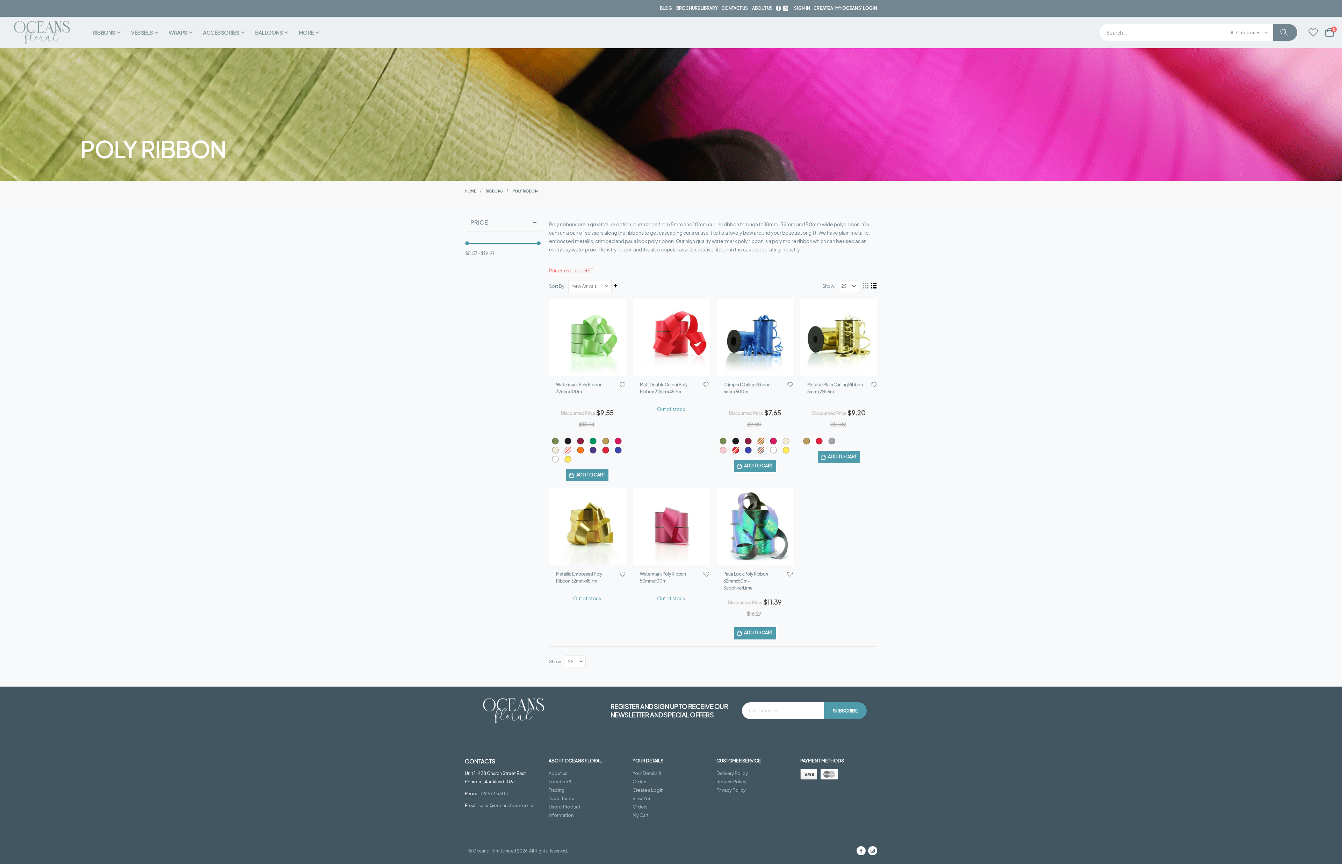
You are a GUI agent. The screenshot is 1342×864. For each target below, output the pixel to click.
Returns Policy (731, 781)
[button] (622, 385)
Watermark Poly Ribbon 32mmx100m (579, 388)
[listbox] (587, 450)
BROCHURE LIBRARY (696, 8)
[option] (555, 441)
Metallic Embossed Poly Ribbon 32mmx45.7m (579, 577)
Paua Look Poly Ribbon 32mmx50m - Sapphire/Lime (745, 581)
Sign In (802, 8)
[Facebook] (778, 8)
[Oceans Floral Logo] (42, 32)
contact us (735, 8)
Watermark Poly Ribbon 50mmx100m (663, 577)
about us (762, 8)
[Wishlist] (1313, 33)
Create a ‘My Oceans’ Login (845, 8)
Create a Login (648, 790)
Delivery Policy (732, 773)
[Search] (1285, 32)
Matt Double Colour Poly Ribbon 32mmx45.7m (663, 388)
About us (558, 773)
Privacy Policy (731, 790)
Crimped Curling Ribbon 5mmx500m (746, 388)
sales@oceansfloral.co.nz (506, 805)
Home (470, 191)
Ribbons (494, 191)
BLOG (666, 8)
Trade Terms (561, 798)
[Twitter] (785, 8)
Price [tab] (479, 222)
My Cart (641, 815)
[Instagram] (872, 850)
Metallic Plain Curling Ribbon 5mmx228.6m (835, 388)
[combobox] (1198, 32)
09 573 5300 (495, 793)
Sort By (556, 286)
